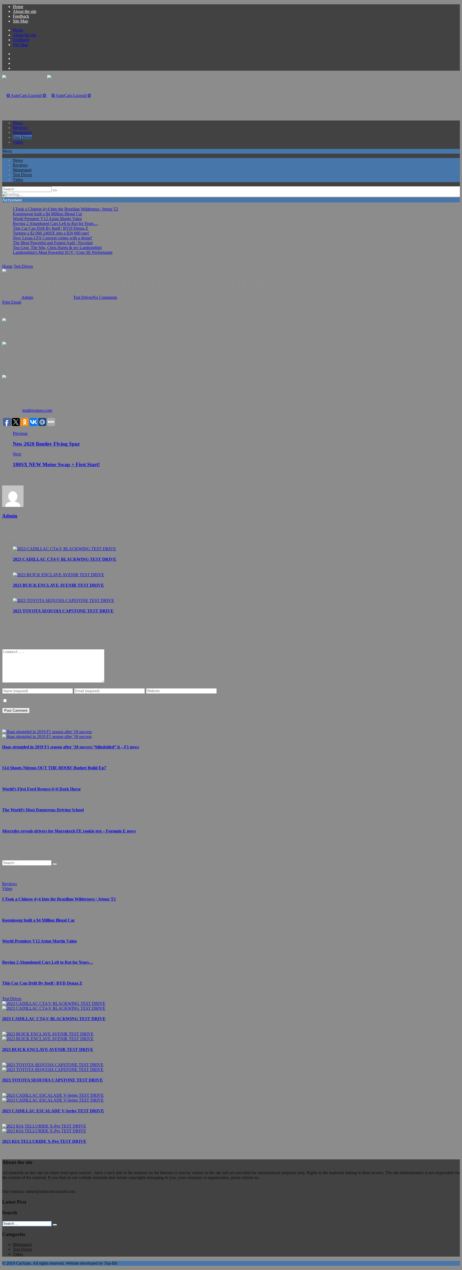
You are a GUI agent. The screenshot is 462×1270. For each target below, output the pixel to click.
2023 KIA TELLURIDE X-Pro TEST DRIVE (44, 1141)
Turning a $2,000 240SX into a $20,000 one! (51, 233)
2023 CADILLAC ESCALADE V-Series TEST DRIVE (53, 1111)
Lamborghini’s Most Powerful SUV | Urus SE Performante (63, 252)
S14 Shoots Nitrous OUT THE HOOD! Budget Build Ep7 (54, 768)
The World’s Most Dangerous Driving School (43, 810)
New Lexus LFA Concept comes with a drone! (52, 238)
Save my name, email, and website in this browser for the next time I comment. (75, 701)
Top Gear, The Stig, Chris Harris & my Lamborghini (57, 247)
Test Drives (22, 137)
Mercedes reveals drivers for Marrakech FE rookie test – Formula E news (69, 831)
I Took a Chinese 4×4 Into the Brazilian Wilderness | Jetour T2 (65, 209)
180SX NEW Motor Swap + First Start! (56, 464)
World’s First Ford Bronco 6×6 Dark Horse (41, 789)
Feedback (21, 16)
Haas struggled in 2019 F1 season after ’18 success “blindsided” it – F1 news (70, 747)
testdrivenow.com (37, 410)
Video (18, 142)
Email (16, 302)
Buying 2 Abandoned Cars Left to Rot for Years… (55, 223)
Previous (20, 433)
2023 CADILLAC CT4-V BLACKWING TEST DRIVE (64, 559)
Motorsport (22, 132)
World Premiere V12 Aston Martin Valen (47, 218)
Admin (27, 297)
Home (18, 6)
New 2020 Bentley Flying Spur (46, 444)
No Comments (105, 297)
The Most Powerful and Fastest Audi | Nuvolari (53, 242)
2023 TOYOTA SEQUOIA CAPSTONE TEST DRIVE (63, 611)
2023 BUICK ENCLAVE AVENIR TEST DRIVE (58, 585)
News (18, 122)
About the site (24, 11)
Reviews (20, 127)
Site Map (20, 21)
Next (17, 454)
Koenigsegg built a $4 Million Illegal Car (47, 214)
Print (6, 302)
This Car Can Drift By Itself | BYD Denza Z (50, 228)
